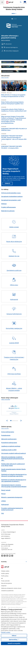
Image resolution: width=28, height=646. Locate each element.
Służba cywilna (5, 573)
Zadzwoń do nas (14, 256)
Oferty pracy (14, 285)
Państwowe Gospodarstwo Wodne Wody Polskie (14, 8)
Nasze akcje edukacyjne (14, 241)
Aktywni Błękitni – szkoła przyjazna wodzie (14, 389)
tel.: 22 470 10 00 (5, 546)
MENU (13, 13)
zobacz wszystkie (5, 77)
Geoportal (3, 585)
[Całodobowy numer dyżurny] (14, 62)
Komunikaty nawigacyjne (14, 328)
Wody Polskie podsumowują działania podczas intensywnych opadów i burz (12, 103)
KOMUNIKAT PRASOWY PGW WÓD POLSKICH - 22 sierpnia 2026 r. (11, 147)
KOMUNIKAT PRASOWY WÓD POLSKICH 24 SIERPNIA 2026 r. (14, 129)
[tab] (12, 19)
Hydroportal (14, 299)
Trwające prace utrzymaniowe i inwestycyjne (14, 358)
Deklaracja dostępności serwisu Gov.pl (11, 588)
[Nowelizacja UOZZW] (14, 71)
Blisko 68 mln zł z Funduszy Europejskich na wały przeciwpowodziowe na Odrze (13, 95)
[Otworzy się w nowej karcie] (2, 556)
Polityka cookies (5, 571)
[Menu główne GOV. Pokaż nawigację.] (2, 2)
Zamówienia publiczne (14, 270)
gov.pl (6, 567)
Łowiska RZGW (14, 343)
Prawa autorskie (5, 581)
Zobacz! (7, 183)
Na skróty (4, 561)
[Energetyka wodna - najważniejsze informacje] (14, 67)
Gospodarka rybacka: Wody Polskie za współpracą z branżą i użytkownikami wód (13, 110)
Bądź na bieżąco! (5, 40)
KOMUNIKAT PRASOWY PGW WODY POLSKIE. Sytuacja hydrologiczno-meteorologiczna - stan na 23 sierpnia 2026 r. (13, 138)
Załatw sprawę (14, 227)
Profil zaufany (4, 576)
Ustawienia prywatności (7, 590)
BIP (2, 578)
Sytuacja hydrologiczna (14, 314)
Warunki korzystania (6, 583)
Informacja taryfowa (14, 374)
